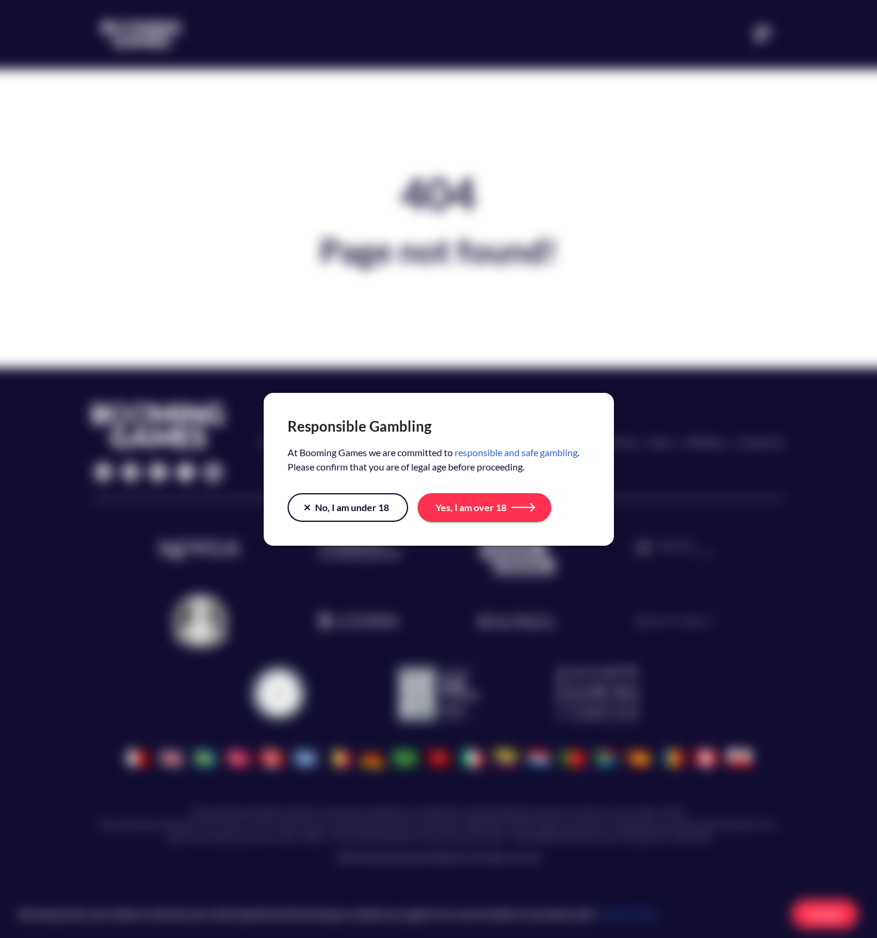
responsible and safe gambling (516, 452)
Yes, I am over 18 (471, 507)
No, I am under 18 (352, 507)
